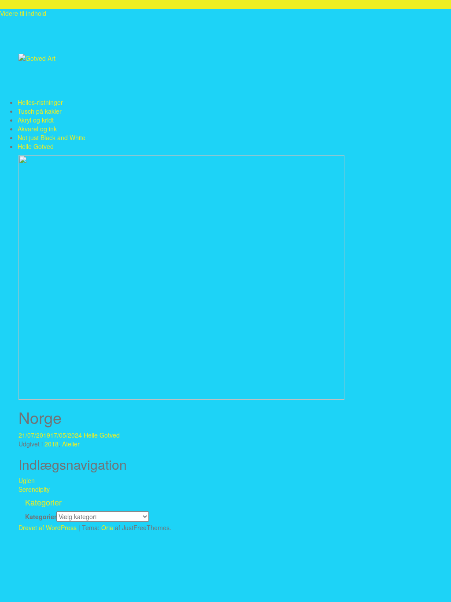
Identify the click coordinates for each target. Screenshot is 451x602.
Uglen (26, 480)
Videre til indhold (23, 13)
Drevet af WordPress (47, 527)
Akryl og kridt (36, 119)
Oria (107, 527)
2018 (51, 443)
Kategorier (40, 516)
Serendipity (34, 489)
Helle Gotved (36, 146)
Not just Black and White (51, 137)
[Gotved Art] (36, 57)
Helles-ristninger (40, 102)
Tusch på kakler (40, 111)
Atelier (71, 443)
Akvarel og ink (37, 128)
